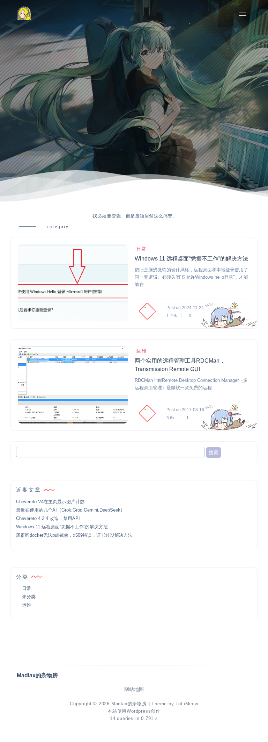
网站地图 (134, 689)
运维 (141, 351)
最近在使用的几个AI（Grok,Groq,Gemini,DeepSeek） (70, 510)
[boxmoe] (24, 13)
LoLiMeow (187, 703)
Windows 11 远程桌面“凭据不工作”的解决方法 (191, 259)
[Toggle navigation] (242, 13)
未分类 (29, 596)
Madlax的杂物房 (129, 703)
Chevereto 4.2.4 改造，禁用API (48, 518)
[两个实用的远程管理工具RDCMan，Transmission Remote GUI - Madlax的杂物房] (73, 385)
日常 (141, 248)
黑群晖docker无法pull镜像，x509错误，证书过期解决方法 (74, 535)
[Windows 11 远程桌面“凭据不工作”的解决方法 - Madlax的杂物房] (73, 282)
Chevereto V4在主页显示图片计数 (50, 501)
